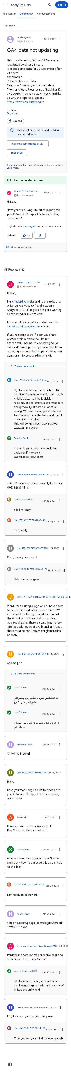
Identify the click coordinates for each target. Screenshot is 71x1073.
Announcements (46, 13)
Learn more (12, 167)
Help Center (9, 13)
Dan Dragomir (29, 226)
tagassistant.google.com (23, 326)
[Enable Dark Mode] (10, 1064)
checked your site (23, 301)
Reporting (12, 113)
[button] (5, 5)
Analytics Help (21, 5)
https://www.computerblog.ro (25, 102)
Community (26, 13)
